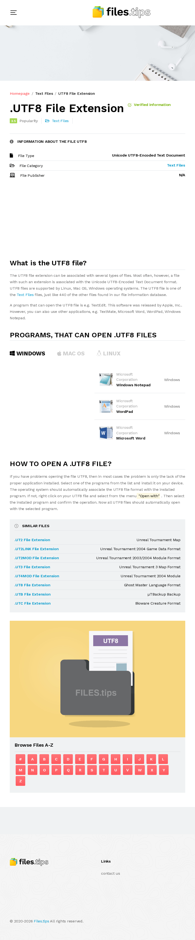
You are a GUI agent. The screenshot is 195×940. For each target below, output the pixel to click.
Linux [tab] (111, 353)
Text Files (44, 93)
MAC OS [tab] (73, 353)
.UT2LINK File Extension (36, 549)
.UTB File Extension (32, 594)
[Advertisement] (97, 220)
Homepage (20, 93)
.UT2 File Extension (32, 540)
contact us (110, 873)
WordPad (124, 411)
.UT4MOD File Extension (37, 576)
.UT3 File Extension (32, 567)
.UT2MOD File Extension (37, 558)
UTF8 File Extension (76, 93)
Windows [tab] (30, 353)
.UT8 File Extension (32, 585)
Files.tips (41, 921)
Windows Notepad (133, 385)
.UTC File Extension (32, 603)
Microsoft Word (130, 438)
